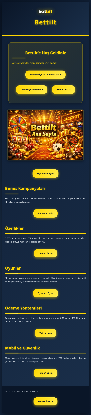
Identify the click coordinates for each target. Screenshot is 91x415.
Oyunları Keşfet (45, 173)
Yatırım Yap (45, 332)
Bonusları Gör (45, 213)
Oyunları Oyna (45, 293)
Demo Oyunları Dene (32, 89)
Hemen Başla (63, 89)
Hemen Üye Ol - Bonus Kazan (45, 74)
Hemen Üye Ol (45, 401)
